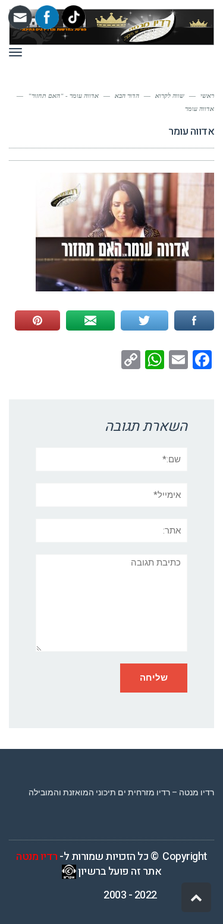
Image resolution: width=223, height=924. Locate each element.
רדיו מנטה (37, 857)
